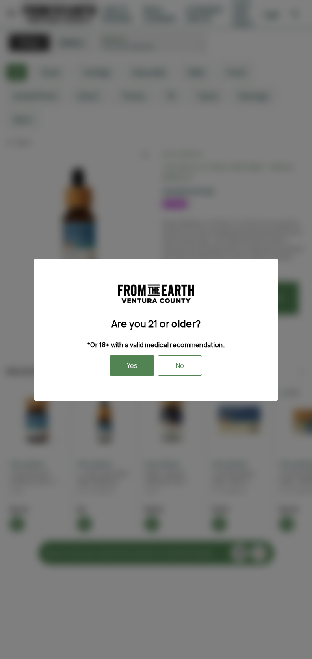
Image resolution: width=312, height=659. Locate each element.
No (180, 365)
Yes (132, 365)
